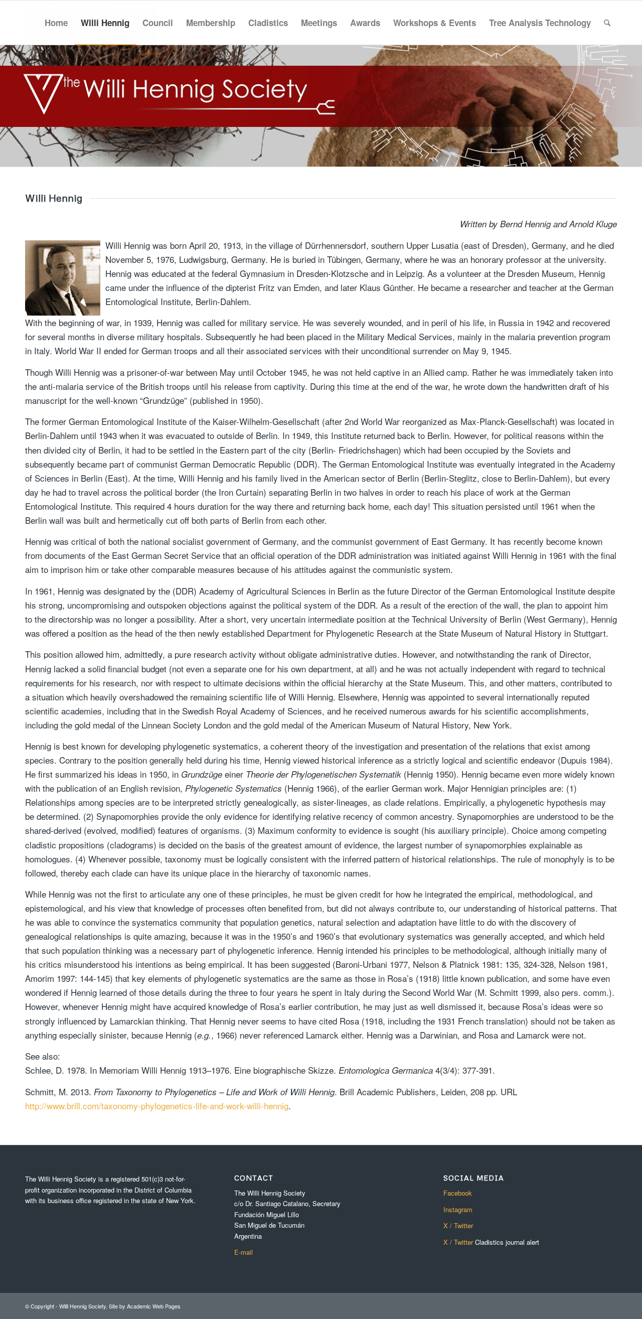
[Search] (607, 23)
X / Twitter (458, 1225)
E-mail (243, 1252)
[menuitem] (56, 23)
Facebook (457, 1193)
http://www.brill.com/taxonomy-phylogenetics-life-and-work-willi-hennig (156, 1105)
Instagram (457, 1209)
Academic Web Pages (154, 1306)
